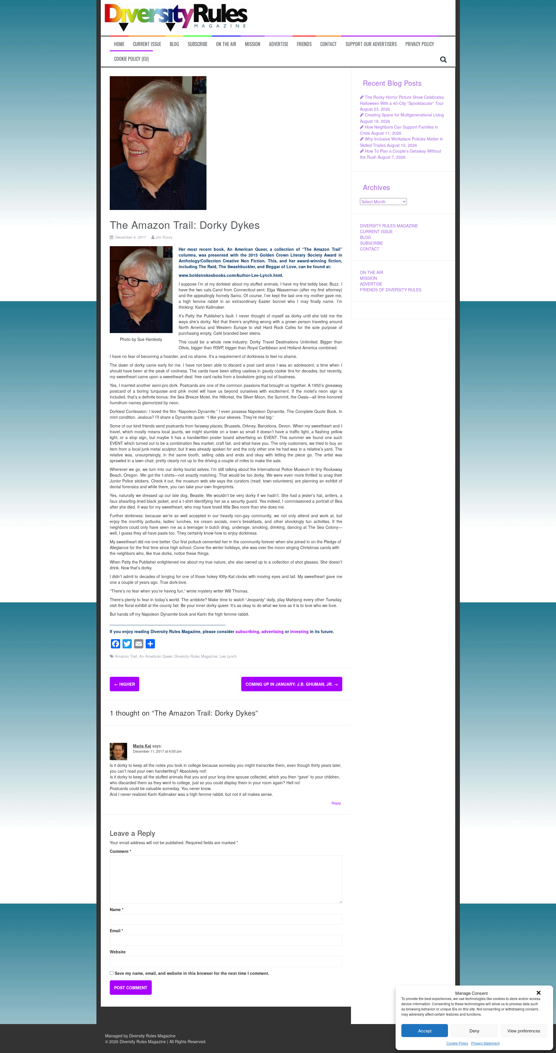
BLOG (365, 237)
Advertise (278, 44)
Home (119, 44)
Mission (252, 44)
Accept (424, 1031)
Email (116, 930)
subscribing (247, 631)
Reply (336, 802)
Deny (474, 1031)
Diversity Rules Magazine (195, 656)
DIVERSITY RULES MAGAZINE (389, 225)
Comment (120, 851)
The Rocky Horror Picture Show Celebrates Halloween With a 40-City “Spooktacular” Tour (402, 100)
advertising (272, 631)
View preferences (523, 1031)
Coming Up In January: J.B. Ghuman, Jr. (292, 684)
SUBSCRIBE (371, 243)
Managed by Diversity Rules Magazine (140, 1036)
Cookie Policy (457, 1043)
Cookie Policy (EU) (131, 59)
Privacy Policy (419, 44)
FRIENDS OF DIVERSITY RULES (390, 289)
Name (116, 909)
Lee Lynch (228, 656)
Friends (304, 44)
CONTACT (369, 249)
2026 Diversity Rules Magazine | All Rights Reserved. (157, 1041)
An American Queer (155, 656)
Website (118, 952)
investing (299, 631)
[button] (539, 993)
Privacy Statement (485, 1043)
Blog (174, 44)
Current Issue (147, 44)
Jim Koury (164, 237)
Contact (328, 44)
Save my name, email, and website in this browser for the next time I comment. (192, 973)
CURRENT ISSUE (376, 231)
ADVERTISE (371, 284)
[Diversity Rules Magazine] (176, 17)
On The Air (226, 44)
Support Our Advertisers (371, 44)
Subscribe (197, 44)
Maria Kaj (142, 746)
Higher (124, 684)
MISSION (368, 278)
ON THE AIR (371, 272)
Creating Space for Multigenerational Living (404, 115)
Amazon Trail (126, 656)
